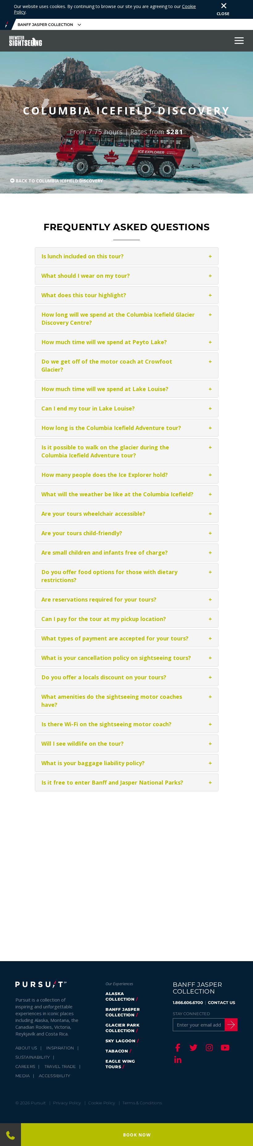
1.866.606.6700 (188, 1002)
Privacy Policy (67, 1102)
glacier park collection (123, 1028)
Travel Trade (60, 1066)
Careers (25, 1066)
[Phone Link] (10, 1134)
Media (22, 1075)
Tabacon (117, 1050)
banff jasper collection (123, 1012)
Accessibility (54, 1075)
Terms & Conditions (142, 1102)
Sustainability (32, 1057)
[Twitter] (193, 1048)
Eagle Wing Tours (120, 1064)
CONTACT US (221, 1002)
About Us (26, 1047)
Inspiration (60, 1047)
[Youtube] (224, 1048)
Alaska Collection (120, 996)
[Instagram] (208, 1048)
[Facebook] (177, 1048)
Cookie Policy (101, 1102)
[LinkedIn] (177, 1060)
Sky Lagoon (120, 1040)
